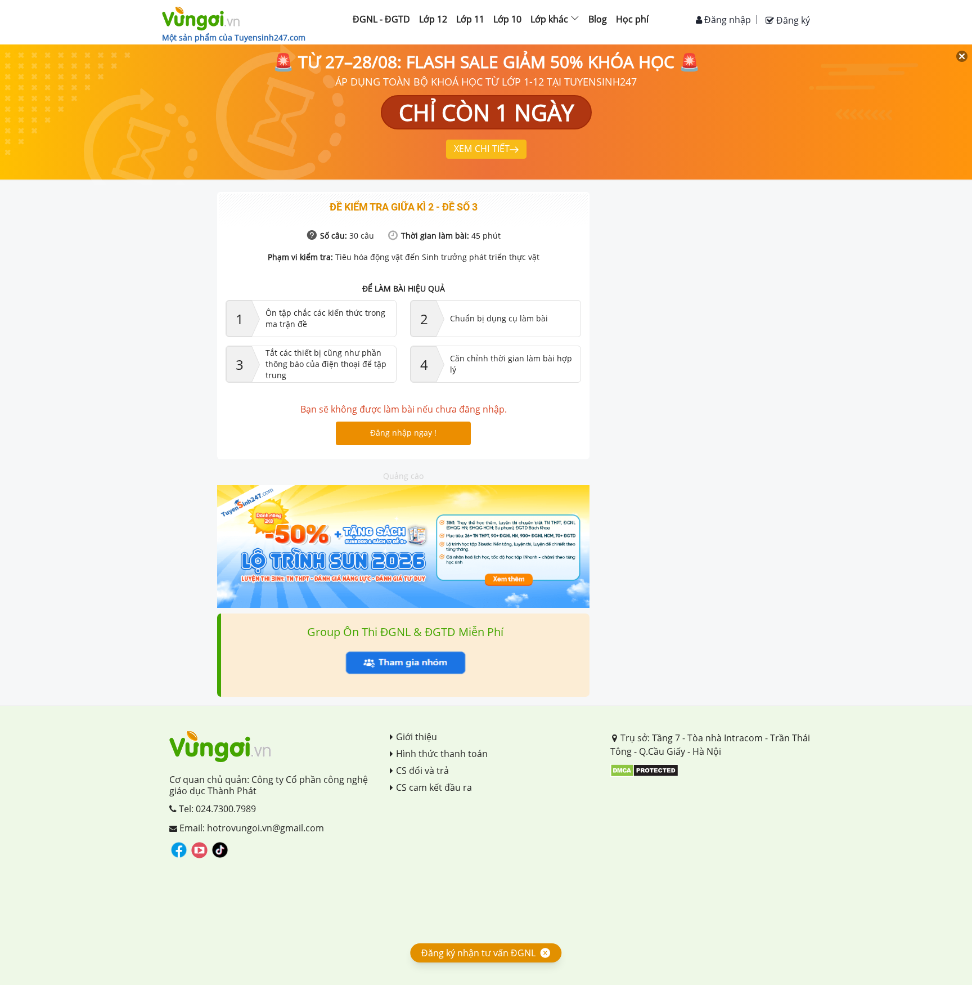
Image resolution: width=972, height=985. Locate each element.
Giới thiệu (416, 737)
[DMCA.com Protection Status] (644, 769)
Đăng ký (792, 20)
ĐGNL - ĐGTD (381, 19)
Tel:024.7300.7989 (216, 809)
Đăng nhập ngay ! (403, 432)
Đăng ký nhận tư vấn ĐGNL (478, 953)
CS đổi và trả (422, 770)
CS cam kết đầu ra (434, 787)
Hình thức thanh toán (442, 753)
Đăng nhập (726, 19)
